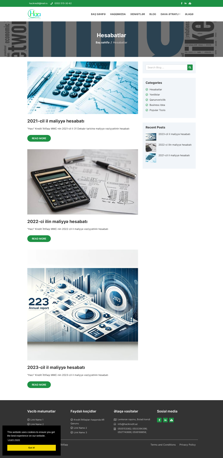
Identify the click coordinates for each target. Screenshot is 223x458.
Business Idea (157, 104)
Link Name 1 (36, 419)
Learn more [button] (14, 440)
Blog (152, 14)
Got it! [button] (31, 447)
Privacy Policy (187, 444)
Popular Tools (157, 110)
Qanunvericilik (158, 99)
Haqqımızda (118, 14)
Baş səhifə (98, 14)
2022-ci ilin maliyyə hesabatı (57, 221)
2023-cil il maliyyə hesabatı (56, 367)
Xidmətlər (137, 14)
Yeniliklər (155, 94)
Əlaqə (189, 14)
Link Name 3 (80, 432)
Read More (39, 138)
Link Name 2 (37, 424)
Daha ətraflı (170, 14)
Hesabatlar (156, 89)
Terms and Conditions (163, 444)
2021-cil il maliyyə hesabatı (55, 121)
